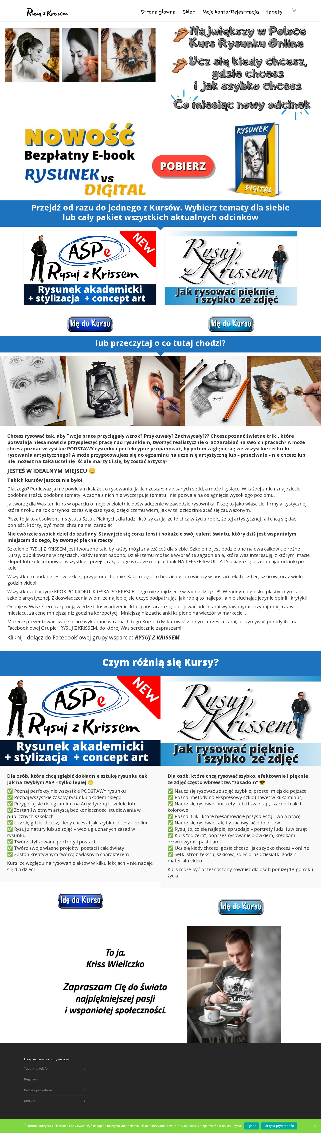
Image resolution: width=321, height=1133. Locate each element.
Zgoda (251, 1126)
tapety (274, 11)
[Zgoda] (315, 1126)
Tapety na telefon (37, 1068)
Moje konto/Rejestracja (231, 11)
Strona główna (158, 11)
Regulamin (31, 1079)
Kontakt (29, 1101)
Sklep (189, 11)
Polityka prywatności (38, 1090)
